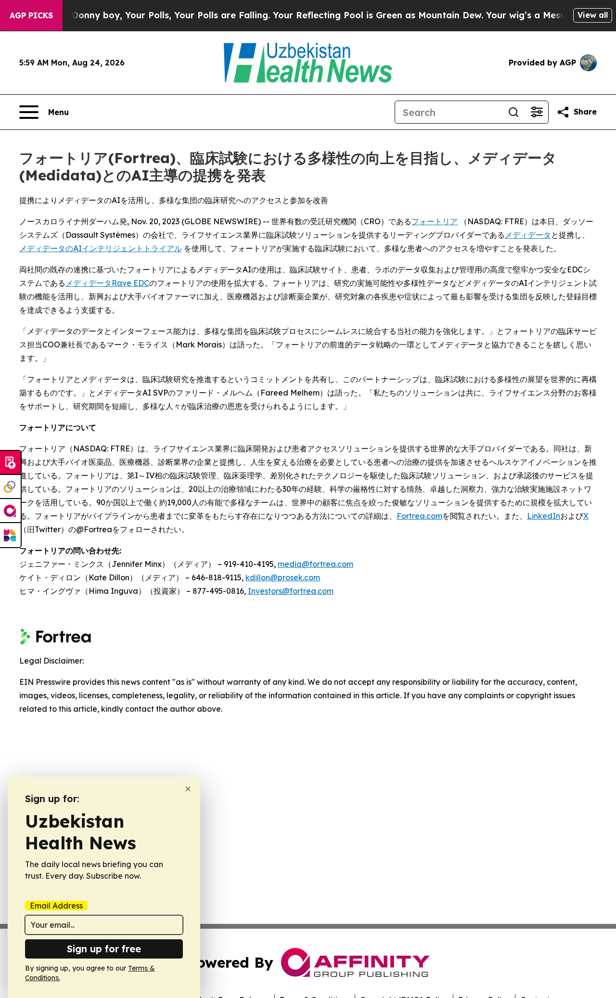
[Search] (513, 112)
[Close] (187, 788)
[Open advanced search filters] (536, 112)
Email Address (56, 905)
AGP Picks (31, 15)
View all (593, 15)
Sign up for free (104, 949)
